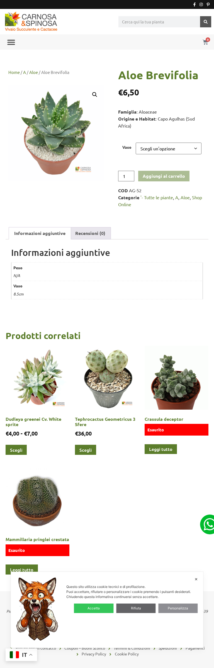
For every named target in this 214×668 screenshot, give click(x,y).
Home (14, 72)
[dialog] (107, 610)
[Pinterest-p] (208, 4)
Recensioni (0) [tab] (90, 233)
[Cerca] (205, 21)
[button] (11, 42)
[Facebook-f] (194, 4)
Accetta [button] (93, 608)
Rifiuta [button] (136, 608)
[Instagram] (201, 4)
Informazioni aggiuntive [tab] (39, 233)
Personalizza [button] (178, 608)
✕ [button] (196, 579)
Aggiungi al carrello (164, 176)
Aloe (33, 72)
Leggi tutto (160, 449)
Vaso (127, 147)
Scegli (16, 450)
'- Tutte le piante (156, 197)
